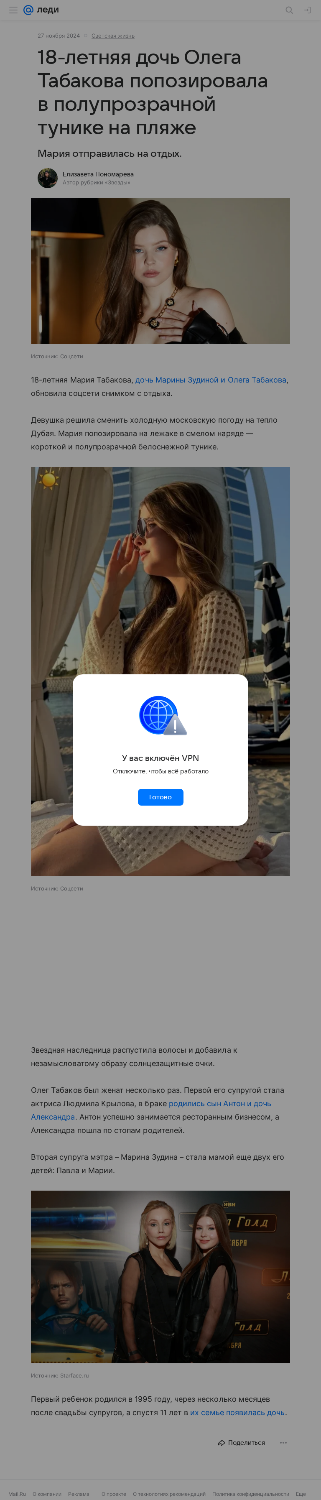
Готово (160, 797)
